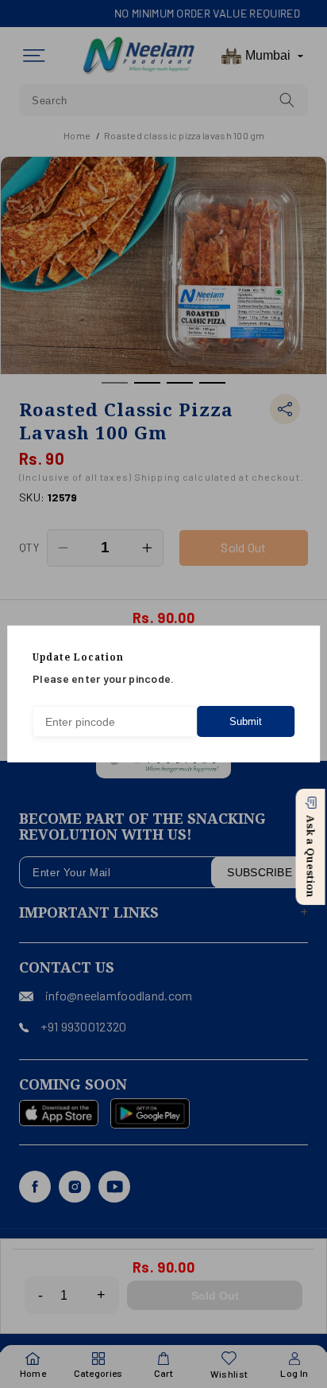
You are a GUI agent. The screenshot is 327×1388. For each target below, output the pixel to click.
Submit (245, 721)
